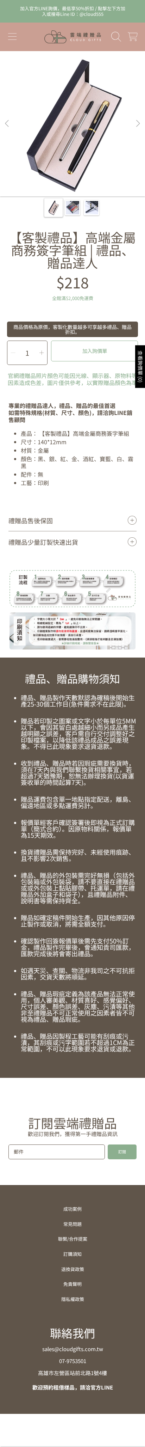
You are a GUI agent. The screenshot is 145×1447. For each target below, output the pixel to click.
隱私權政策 (72, 1299)
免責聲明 (72, 1284)
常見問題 (72, 1224)
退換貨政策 (72, 1269)
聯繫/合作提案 (72, 1238)
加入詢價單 (94, 350)
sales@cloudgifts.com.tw (72, 1349)
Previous (7, 123)
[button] (12, 36)
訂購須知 (72, 1254)
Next (137, 123)
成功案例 (72, 1208)
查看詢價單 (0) (140, 366)
